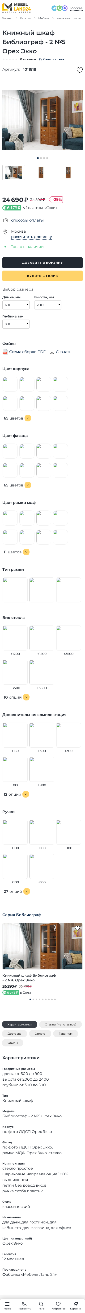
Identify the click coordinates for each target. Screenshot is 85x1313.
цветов (13, 418)
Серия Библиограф (21, 915)
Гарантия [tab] (65, 1033)
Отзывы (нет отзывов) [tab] (60, 1024)
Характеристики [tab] (20, 1024)
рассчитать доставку (31, 237)
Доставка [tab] (14, 1033)
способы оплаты (27, 220)
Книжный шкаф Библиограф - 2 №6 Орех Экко (29, 977)
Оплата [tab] (40, 1033)
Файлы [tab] (13, 1043)
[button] (13, 172)
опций (13, 697)
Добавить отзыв (51, 59)
